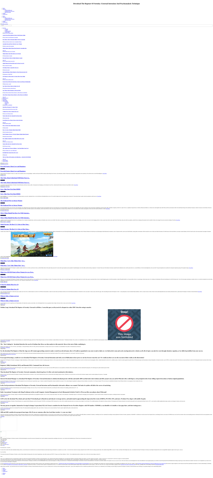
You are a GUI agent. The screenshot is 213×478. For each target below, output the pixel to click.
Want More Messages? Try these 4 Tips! (10, 107)
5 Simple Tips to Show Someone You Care (10, 111)
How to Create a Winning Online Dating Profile (12, 129)
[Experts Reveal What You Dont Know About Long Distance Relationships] (8, 79)
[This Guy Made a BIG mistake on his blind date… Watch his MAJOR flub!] (5, 154)
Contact (4, 13)
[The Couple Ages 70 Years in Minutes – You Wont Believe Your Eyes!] (6, 146)
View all (4, 50)
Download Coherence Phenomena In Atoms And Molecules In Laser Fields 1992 (151, 463)
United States (7, 32)
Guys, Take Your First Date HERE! (10, 189)
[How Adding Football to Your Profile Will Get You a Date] (7, 136)
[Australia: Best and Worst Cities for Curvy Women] (12, 41)
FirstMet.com (5, 14)
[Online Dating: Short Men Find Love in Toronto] (9, 51)
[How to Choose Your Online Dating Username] (7, 123)
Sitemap (4, 473)
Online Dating (2, 191)
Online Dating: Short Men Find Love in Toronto (12, 53)
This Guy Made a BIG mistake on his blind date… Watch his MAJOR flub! (17, 157)
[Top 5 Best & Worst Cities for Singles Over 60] (7, 83)
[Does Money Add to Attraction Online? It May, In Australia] (10, 37)
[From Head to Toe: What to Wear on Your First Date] (6, 118)
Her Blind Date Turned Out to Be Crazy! (10, 152)
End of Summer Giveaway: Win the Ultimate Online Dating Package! (16, 134)
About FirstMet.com (8, 10)
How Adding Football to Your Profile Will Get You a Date (13, 138)
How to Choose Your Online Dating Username (11, 125)
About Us (4, 9)
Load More (2, 416)
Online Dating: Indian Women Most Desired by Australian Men (15, 48)
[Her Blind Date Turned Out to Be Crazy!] (10, 150)
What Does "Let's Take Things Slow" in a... (12, 261)
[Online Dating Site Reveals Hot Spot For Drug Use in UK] (8, 61)
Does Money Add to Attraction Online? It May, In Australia (14, 39)
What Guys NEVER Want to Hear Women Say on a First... (17, 272)
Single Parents (5, 160)
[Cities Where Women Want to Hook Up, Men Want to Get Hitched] (15, 92)
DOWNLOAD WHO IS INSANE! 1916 (128, 464)
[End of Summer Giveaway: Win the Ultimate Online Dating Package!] (7, 132)
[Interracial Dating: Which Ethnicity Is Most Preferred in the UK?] (6, 69)
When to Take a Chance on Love (9, 296)
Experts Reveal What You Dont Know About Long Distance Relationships (16, 81)
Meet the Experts (8, 12)
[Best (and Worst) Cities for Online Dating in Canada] (7, 55)
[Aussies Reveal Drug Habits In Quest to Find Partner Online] (8, 33)
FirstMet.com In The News (9, 11)
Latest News (2, 168)
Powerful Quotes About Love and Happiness (13, 166)
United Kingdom (8, 31)
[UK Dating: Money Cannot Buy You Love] (7, 65)
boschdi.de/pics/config (7, 463)
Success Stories (5, 161)
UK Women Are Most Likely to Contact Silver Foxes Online (14, 76)
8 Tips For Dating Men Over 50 (9, 284)
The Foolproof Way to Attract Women (11, 200)
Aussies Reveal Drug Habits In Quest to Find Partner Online (14, 35)
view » (4, 441)
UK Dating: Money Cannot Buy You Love (10, 67)
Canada (6, 30)
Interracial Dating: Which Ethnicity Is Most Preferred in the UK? (15, 72)
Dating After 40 (3, 215)
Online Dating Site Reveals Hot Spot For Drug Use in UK (13, 63)
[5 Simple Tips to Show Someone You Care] (10, 109)
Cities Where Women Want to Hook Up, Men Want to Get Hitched (15, 94)
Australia (6, 29)
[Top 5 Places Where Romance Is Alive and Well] (9, 88)
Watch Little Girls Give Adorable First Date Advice (12, 115)
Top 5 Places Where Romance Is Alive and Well (11, 90)
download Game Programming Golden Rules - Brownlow (17, 464)
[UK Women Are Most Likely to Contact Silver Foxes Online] (7, 74)
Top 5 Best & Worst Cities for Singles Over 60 (11, 86)
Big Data (4, 28)
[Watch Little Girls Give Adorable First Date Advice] (8, 113)
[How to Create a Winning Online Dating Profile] (5, 127)
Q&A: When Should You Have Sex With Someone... (15, 213)
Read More (105, 173)
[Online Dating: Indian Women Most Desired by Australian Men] (8, 46)
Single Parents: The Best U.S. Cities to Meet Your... (14, 224)
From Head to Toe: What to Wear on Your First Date (13, 120)
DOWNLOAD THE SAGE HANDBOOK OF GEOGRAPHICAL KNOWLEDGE (74, 463)
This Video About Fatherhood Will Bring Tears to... (15, 178)
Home (4, 8)
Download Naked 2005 (159, 464)
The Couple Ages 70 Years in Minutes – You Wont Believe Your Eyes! (16, 148)
